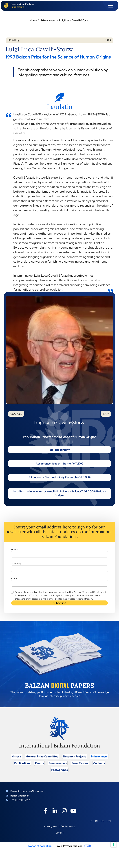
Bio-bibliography (59, 449)
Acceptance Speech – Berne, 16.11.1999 (59, 463)
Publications (22, 763)
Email (14, 577)
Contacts (99, 763)
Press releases (58, 763)
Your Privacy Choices (69, 846)
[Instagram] (64, 810)
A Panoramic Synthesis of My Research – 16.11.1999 (59, 477)
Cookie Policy (68, 826)
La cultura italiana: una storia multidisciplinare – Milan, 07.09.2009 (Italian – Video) (59, 493)
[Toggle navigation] (109, 6)
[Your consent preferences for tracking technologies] (114, 845)
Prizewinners (48, 20)
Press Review (80, 763)
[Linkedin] (54, 810)
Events (39, 763)
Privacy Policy (51, 826)
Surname (16, 563)
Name (14, 549)
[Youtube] (73, 810)
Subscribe (59, 603)
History (16, 756)
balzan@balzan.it (19, 795)
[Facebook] (45, 810)
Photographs (59, 770)
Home (33, 20)
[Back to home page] (7, 5)
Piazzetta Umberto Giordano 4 (27, 791)
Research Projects (74, 756)
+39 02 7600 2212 (20, 799)
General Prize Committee (42, 756)
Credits (60, 832)
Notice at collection (40, 846)
